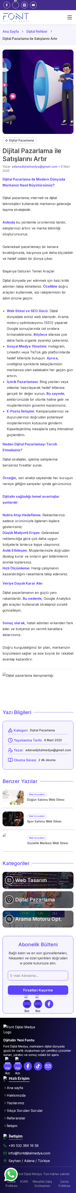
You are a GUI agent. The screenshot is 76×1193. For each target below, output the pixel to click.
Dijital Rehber (37, 31)
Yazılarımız (15, 1103)
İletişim (12, 1126)
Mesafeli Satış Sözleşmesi (42, 1184)
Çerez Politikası (64, 1184)
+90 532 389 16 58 (23, 1145)
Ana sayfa (15, 1088)
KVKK (24, 1181)
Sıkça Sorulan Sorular (25, 1110)
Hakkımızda (16, 1095)
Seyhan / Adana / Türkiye (29, 1161)
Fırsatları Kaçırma (38, 990)
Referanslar (16, 1118)
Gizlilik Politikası (11, 1184)
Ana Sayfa (11, 31)
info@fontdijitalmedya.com (29, 1153)
